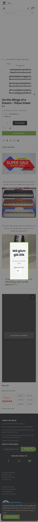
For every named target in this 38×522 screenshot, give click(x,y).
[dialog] (19, 261)
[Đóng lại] (26, 244)
